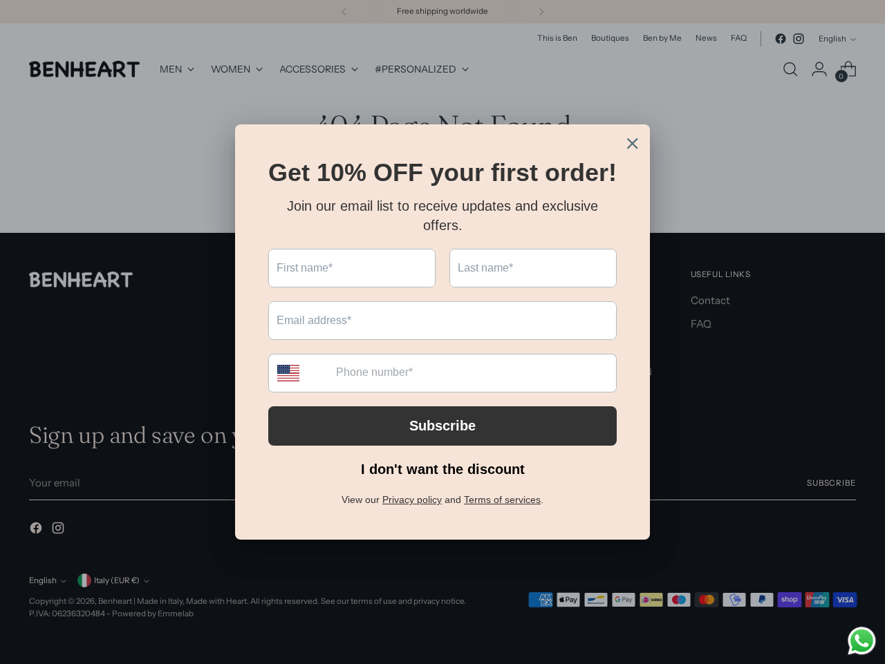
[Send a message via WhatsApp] (862, 641)
